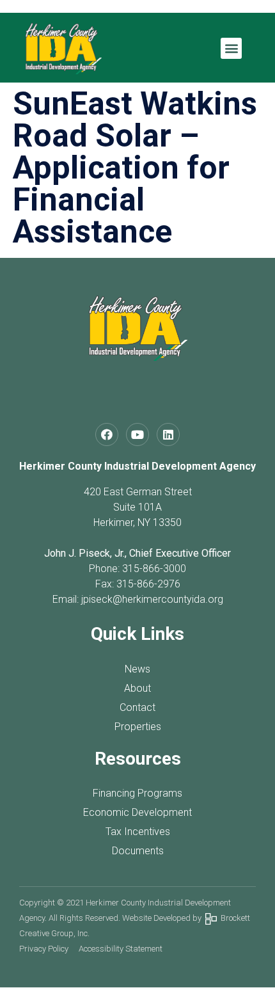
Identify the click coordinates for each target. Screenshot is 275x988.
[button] (231, 48)
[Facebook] (106, 434)
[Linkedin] (168, 434)
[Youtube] (137, 434)
